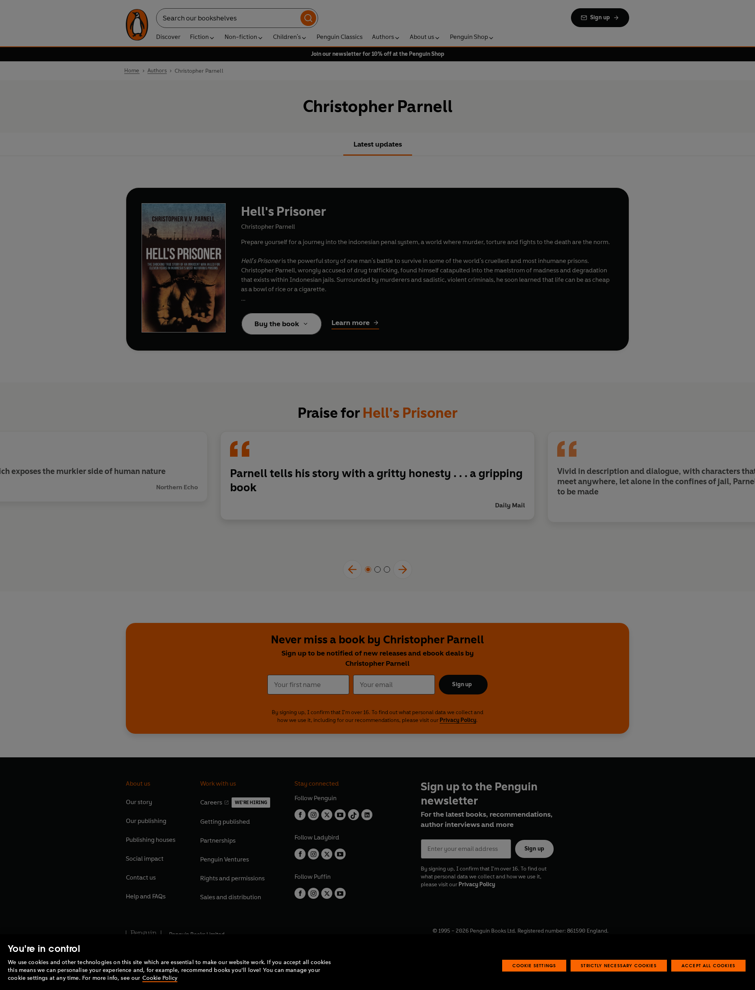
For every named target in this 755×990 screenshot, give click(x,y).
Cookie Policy (159, 978)
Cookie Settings (534, 965)
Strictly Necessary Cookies (619, 965)
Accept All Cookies (708, 965)
